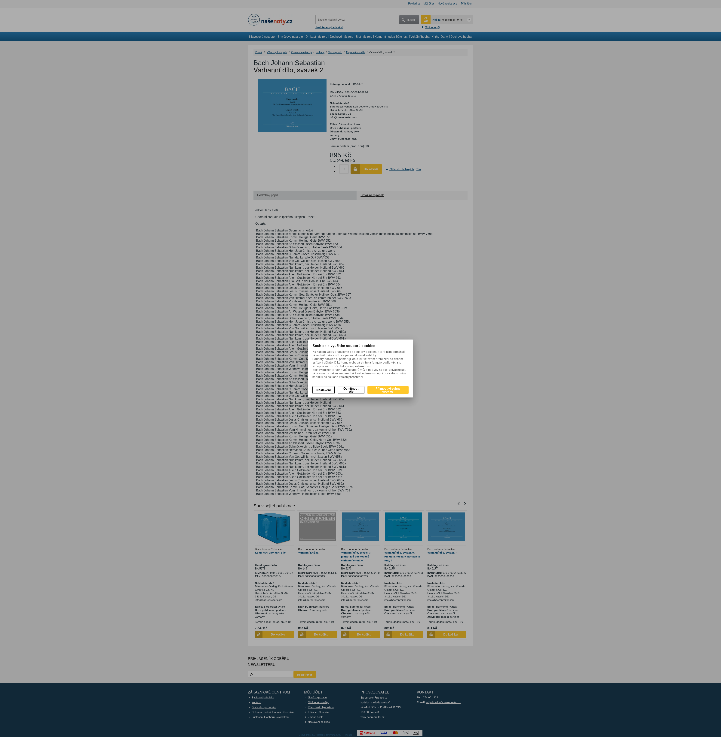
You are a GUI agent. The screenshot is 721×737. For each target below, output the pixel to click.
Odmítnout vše (350, 390)
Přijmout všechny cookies (388, 390)
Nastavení (323, 390)
